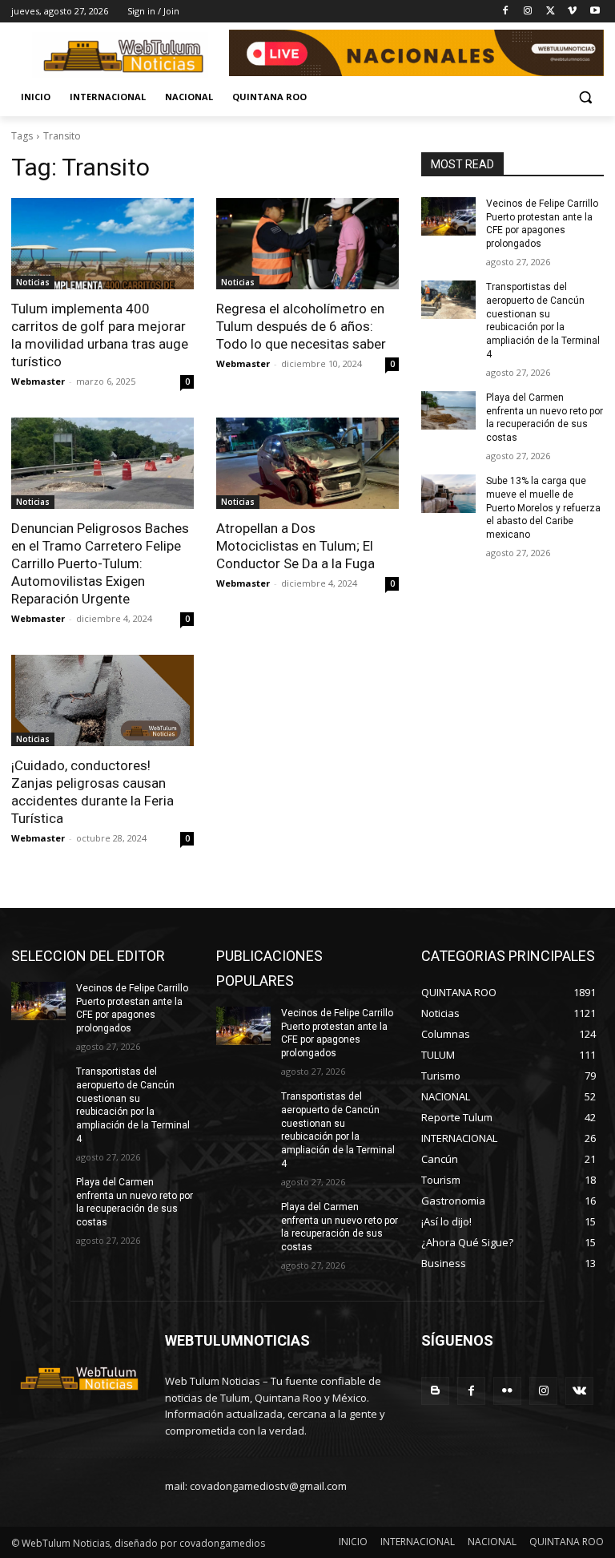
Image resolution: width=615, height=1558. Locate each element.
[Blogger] (435, 1391)
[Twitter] (550, 11)
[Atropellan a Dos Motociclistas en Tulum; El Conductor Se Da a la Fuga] (307, 463)
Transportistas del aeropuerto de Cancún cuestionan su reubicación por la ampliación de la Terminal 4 (543, 320)
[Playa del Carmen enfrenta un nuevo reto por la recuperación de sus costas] (448, 410)
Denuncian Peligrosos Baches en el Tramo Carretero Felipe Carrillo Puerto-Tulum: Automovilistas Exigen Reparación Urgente (100, 563)
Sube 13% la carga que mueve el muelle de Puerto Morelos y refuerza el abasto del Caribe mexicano (543, 507)
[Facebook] (505, 11)
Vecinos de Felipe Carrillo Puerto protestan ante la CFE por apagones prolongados (542, 223)
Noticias (33, 282)
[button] (585, 97)
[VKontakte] (579, 1391)
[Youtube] (594, 11)
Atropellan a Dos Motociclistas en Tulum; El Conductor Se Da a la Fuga (295, 545)
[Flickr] (507, 1391)
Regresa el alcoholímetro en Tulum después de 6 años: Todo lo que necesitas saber (301, 326)
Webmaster (38, 381)
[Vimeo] (572, 11)
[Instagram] (528, 11)
